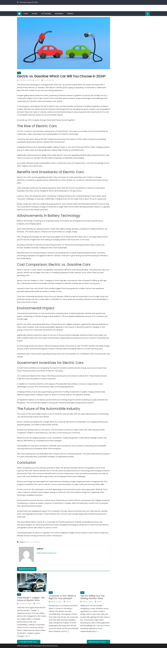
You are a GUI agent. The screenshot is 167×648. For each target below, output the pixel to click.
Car (19, 73)
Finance (70, 13)
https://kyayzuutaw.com (46, 553)
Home (26, 13)
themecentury (52, 646)
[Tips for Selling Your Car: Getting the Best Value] (95, 581)
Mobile (34, 13)
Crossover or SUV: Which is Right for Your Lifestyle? (62, 597)
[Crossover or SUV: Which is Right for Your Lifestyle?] (64, 581)
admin (37, 80)
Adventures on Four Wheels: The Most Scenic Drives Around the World (99, 642)
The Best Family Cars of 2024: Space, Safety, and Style (30, 642)
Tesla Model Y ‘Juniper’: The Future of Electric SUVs (31, 599)
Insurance (59, 13)
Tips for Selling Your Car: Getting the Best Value (92, 597)
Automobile (46, 13)
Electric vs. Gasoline (32, 542)
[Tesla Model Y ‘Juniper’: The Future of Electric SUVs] (32, 582)
